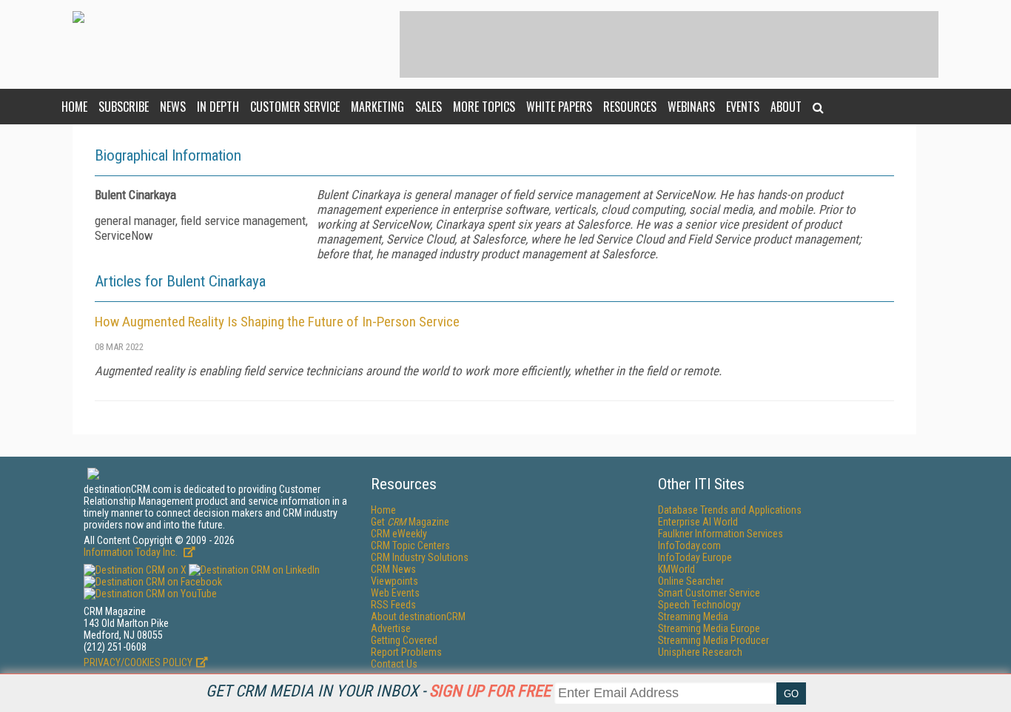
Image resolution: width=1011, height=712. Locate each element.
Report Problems (406, 652)
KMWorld (676, 569)
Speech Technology (699, 605)
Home (74, 106)
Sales (428, 106)
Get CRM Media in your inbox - (378, 691)
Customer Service (295, 106)
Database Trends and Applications (730, 510)
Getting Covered (404, 640)
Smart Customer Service (709, 593)
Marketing (377, 106)
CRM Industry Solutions (419, 557)
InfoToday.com (689, 545)
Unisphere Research (700, 652)
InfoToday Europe (695, 557)
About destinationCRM (418, 616)
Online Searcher (691, 581)
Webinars (691, 106)
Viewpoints (394, 581)
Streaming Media (693, 616)
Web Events (395, 593)
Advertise (391, 628)
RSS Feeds (393, 605)
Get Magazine (410, 522)
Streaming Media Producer (713, 640)
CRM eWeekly (399, 534)
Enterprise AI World (698, 522)
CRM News (393, 569)
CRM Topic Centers (410, 545)
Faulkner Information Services (720, 534)
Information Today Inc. (132, 552)
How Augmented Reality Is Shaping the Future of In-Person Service (277, 321)
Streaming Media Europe (709, 628)
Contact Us (394, 664)
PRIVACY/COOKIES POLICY (138, 662)
